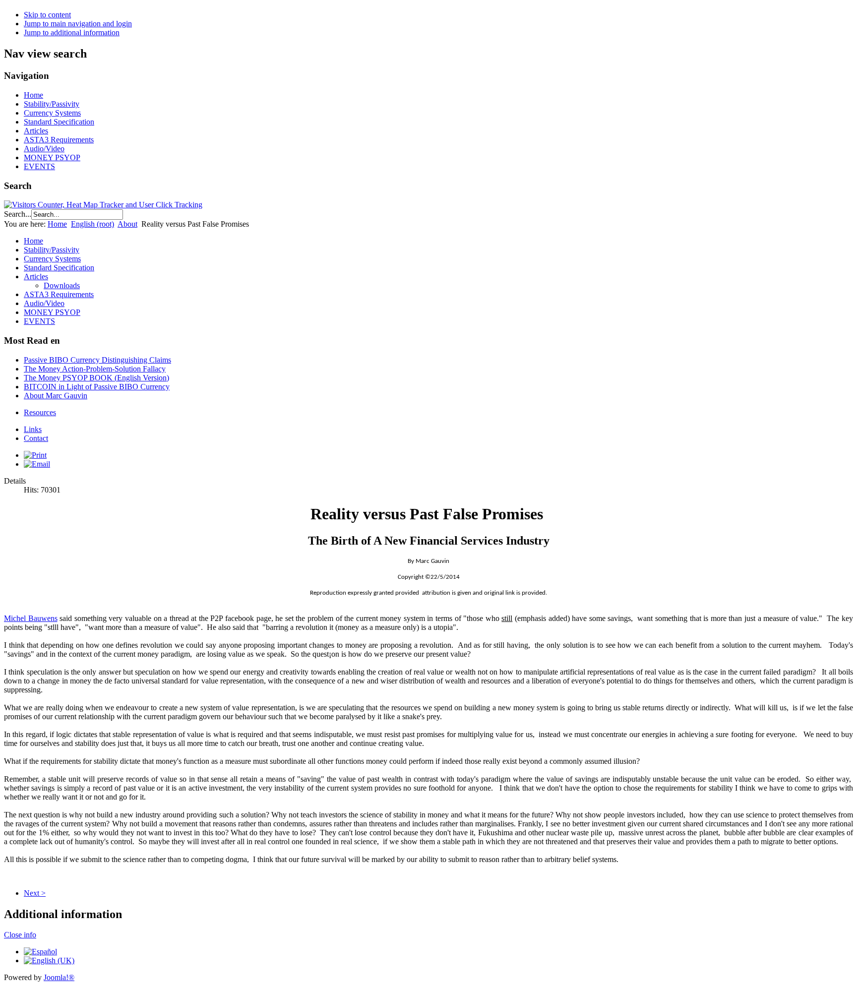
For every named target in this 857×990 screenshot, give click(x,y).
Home (33, 95)
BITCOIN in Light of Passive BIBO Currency (97, 386)
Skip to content (47, 14)
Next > (35, 893)
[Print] (35, 455)
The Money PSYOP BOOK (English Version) (96, 377)
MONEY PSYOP (52, 157)
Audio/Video (44, 148)
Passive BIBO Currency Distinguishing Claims (97, 360)
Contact (36, 438)
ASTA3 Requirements (59, 139)
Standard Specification (59, 122)
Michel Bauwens (31, 618)
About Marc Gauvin (55, 395)
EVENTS (39, 166)
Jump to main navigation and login (78, 23)
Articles (36, 130)
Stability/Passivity (51, 104)
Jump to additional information (72, 32)
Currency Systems (52, 113)
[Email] (37, 464)
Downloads (62, 285)
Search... (17, 214)
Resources (40, 412)
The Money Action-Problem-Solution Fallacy (95, 369)
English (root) (92, 224)
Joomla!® (59, 977)
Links (33, 429)
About (127, 224)
